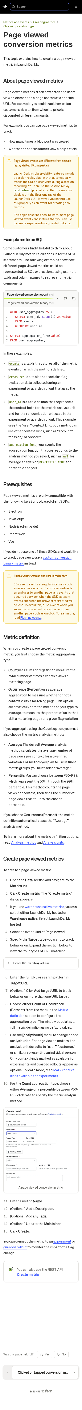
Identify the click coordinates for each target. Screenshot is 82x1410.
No (64, 1354)
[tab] (32, 294)
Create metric (28, 1274)
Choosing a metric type (18, 26)
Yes (47, 1354)
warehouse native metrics (44, 906)
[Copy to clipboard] (74, 299)
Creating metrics (44, 22)
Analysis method (23, 842)
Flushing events (30, 617)
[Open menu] (76, 6)
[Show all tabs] (58, 298)
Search (21, 6)
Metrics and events (16, 22)
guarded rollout (15, 1247)
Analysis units (53, 842)
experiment (62, 1241)
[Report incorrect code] (65, 299)
